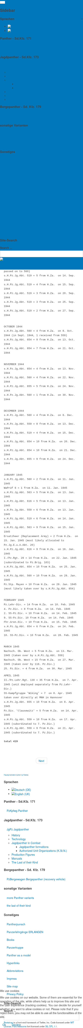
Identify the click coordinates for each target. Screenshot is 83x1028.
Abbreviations (11, 208)
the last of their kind (15, 142)
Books (6, 177)
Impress (8, 215)
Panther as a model (15, 192)
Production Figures (19, 92)
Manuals (13, 95)
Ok (4, 1025)
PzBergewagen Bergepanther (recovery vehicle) (32, 116)
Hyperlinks (9, 200)
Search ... (6, 248)
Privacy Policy (11, 231)
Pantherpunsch (12, 161)
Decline (16, 1025)
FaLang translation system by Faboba (16, 775)
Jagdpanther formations (30, 84)
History (12, 72)
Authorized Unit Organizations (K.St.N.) (39, 88)
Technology (15, 76)
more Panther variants (16, 135)
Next (41, 761)
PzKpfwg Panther (13, 47)
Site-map (8, 223)
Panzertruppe (11, 184)
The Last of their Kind (21, 99)
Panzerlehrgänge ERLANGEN (21, 169)
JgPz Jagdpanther (14, 66)
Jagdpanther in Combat (22, 80)
